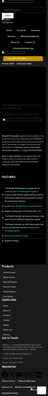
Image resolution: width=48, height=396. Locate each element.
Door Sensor (8, 296)
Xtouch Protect (9, 272)
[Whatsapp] (32, 374)
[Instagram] (25, 374)
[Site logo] (18, 3)
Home (5, 306)
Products (6, 315)
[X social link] (20, 26)
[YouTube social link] (26, 26)
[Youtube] (18, 374)
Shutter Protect (9, 287)
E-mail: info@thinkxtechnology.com (17, 354)
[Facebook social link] (16, 26)
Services (6, 335)
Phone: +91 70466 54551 (13, 358)
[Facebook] (5, 374)
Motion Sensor (9, 277)
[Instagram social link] (23, 26)
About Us (7, 311)
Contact (6, 320)
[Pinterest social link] (29, 26)
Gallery (6, 325)
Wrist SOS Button (10, 282)
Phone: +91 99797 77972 (13, 363)
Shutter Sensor (9, 292)
